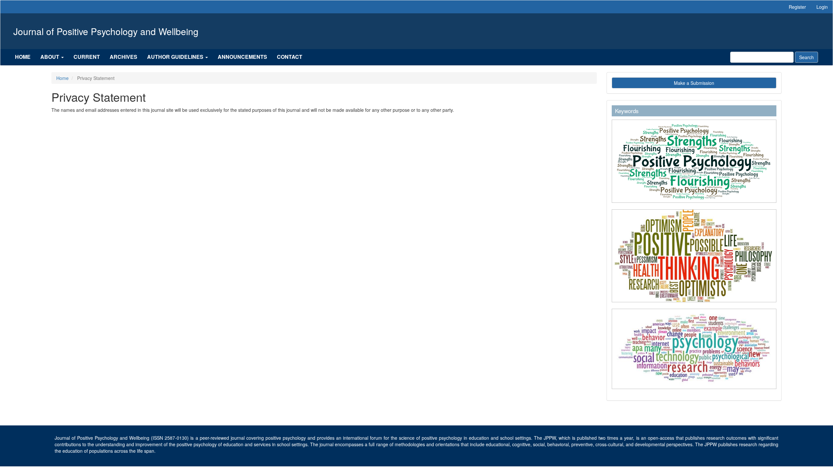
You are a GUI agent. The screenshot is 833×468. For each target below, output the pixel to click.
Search (806, 57)
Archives (123, 56)
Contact (289, 56)
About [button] (50, 56)
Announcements (242, 56)
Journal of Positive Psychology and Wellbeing (105, 31)
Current (87, 56)
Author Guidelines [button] (176, 56)
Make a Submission (694, 83)
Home (23, 56)
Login (822, 7)
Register (797, 7)
